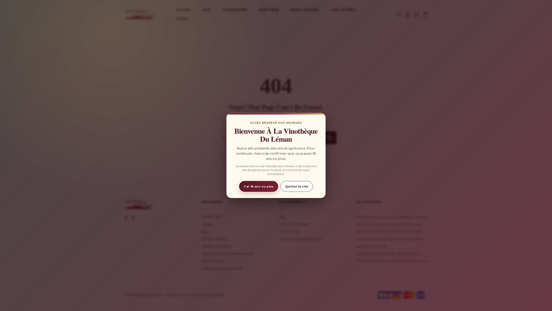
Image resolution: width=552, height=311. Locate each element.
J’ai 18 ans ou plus (258, 186)
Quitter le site (296, 186)
